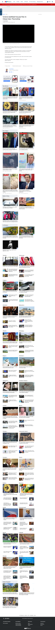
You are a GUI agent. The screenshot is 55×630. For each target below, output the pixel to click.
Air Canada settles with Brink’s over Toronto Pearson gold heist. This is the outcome (10, 607)
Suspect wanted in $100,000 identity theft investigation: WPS (10, 443)
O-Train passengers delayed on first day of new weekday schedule (26, 292)
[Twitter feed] (3, 618)
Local (14, 1)
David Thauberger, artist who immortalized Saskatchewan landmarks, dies (10, 367)
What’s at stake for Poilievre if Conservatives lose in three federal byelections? (25, 191)
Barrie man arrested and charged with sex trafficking (29, 425)
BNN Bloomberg (30, 624)
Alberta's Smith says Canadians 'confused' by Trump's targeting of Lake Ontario (29, 321)
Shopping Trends (40, 1)
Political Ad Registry (18, 625)
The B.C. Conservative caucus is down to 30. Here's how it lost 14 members (29, 451)
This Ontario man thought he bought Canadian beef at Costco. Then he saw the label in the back (26, 208)
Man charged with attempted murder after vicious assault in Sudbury (26, 392)
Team (35, 615)
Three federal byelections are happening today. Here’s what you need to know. (10, 112)
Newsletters (31, 615)
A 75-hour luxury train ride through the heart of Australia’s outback (26, 543)
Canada (17, 1)
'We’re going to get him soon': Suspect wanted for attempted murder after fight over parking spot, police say (10, 126)
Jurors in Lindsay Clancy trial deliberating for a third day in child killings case (29, 479)
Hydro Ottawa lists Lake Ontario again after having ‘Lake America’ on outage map (29, 300)
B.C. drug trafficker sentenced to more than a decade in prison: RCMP (29, 275)
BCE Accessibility (5, 623)
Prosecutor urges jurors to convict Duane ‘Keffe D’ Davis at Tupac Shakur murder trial (26, 518)
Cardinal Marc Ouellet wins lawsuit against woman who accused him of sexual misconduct (10, 317)
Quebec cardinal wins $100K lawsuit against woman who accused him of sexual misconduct (26, 126)
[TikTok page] (5, 618)
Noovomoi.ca (42, 624)
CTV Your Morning (32, 1)
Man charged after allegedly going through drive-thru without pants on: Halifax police (10, 342)
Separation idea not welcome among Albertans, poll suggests (12, 296)
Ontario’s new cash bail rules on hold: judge (10, 266)
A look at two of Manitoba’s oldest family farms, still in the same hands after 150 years (10, 593)
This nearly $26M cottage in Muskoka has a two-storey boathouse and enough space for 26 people (10, 237)
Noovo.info (42, 623)
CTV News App (21, 615)
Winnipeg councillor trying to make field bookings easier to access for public (29, 351)
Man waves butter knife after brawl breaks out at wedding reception (26, 149)
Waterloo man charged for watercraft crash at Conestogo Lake (29, 371)
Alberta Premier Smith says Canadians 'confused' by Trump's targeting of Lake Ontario (26, 98)
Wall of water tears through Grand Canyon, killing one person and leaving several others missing (10, 191)
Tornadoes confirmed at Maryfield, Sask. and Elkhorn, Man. (12, 376)
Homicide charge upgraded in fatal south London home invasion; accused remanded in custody (10, 417)
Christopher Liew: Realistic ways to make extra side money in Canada (10, 207)
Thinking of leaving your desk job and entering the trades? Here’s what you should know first (26, 494)
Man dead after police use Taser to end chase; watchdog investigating (29, 346)
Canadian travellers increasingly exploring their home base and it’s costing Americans (10, 221)
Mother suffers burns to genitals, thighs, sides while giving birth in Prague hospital (10, 518)
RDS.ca (41, 625)
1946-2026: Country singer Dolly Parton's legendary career (9, 250)
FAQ (28, 615)
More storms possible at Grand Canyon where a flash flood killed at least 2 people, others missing (10, 567)
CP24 (29, 623)
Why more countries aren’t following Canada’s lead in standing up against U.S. (10, 149)
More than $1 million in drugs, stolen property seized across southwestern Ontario (12, 422)
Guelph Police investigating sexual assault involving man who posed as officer (29, 376)
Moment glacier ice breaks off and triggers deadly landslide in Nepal (10, 169)
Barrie (4, 14)
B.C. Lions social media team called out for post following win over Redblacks (29, 271)
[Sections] (2, 2)
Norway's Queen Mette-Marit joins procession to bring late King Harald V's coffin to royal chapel (29, 474)
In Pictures (26, 1)
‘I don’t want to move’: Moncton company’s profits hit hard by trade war (13, 346)
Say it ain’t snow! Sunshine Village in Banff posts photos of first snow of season (12, 478)
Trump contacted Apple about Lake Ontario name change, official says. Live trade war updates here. (10, 98)
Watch (22, 1)
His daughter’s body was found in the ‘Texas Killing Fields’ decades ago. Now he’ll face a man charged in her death (26, 593)
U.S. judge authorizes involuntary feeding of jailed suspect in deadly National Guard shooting (26, 469)
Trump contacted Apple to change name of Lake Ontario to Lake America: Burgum (27, 567)
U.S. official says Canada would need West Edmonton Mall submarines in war (26, 112)
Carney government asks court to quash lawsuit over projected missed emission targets (10, 469)
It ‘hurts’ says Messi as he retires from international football (9, 543)
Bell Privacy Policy (18, 623)
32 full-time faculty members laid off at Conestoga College (25, 367)
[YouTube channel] (7, 618)
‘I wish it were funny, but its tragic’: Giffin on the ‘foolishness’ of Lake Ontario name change (26, 170)
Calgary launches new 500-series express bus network (10, 292)
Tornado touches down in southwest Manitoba (25, 342)
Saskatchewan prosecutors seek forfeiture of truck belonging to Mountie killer (10, 392)
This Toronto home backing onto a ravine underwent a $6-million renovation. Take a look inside (26, 237)
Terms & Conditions (18, 624)
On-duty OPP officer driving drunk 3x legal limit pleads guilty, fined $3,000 (26, 417)
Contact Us (26, 615)
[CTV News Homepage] (8, 1)
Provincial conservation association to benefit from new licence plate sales (29, 326)
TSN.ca (29, 625)
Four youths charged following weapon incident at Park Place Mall (13, 300)
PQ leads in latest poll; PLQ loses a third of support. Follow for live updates (13, 326)
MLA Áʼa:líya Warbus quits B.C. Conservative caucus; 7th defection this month (26, 267)
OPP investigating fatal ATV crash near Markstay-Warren (29, 395)
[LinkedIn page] (8, 618)
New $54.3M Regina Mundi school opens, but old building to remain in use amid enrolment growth (13, 427)
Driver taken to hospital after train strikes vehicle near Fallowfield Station (29, 296)
